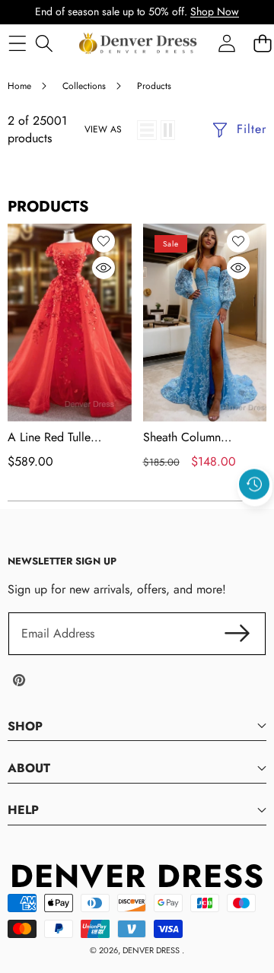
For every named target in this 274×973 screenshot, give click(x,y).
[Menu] (17, 43)
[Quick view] (103, 267)
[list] (147, 130)
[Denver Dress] (139, 43)
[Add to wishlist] (103, 241)
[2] (168, 130)
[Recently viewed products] (254, 484)
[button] (255, 519)
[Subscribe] (237, 633)
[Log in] (226, 43)
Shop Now (214, 11)
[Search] (44, 43)
